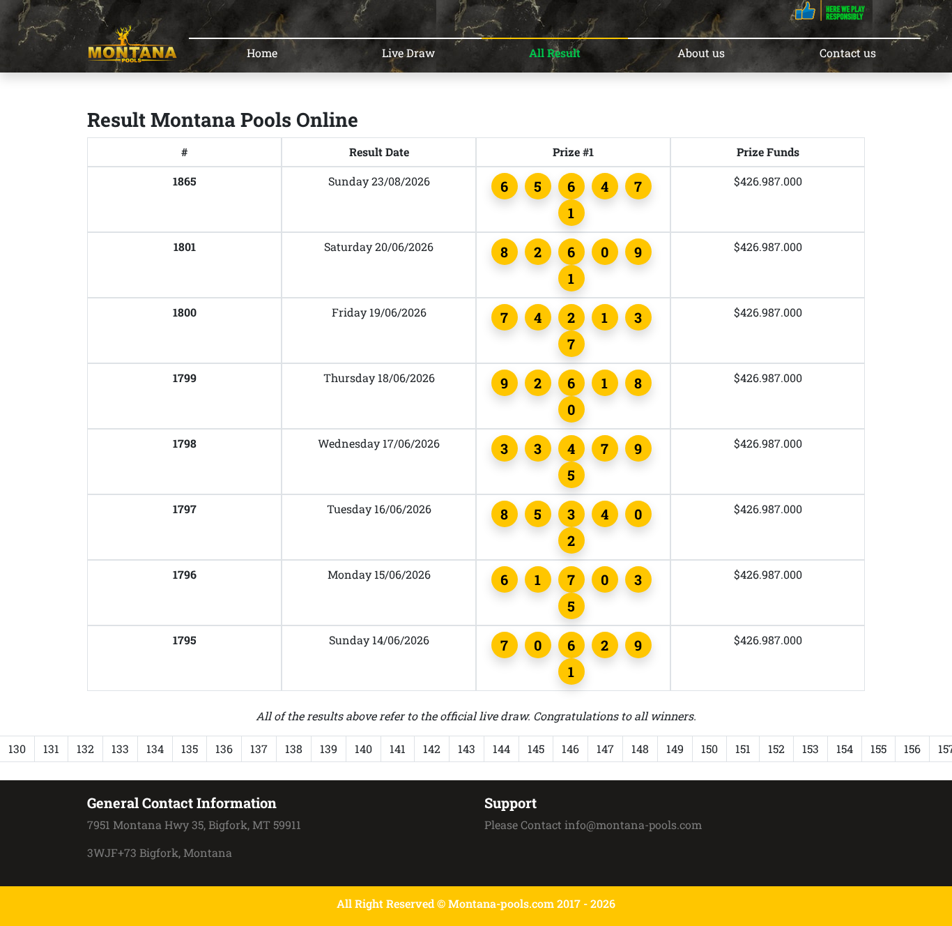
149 (675, 748)
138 (293, 748)
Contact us (848, 52)
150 (709, 748)
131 (51, 748)
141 (398, 748)
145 (536, 748)
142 (431, 748)
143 (466, 748)
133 (120, 748)
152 (776, 748)
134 (155, 748)
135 (189, 748)
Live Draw (408, 52)
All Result (555, 52)
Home (262, 52)
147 (605, 748)
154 (844, 748)
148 (640, 748)
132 (85, 748)
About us (701, 52)
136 (224, 748)
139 (328, 748)
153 (810, 748)
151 (743, 748)
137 (259, 748)
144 (501, 748)
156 (912, 748)
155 (878, 748)
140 (363, 748)
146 (570, 748)
